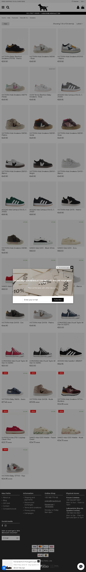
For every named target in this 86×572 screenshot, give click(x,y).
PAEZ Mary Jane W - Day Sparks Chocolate (29, 565)
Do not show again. (64, 267)
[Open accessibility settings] (4, 568)
